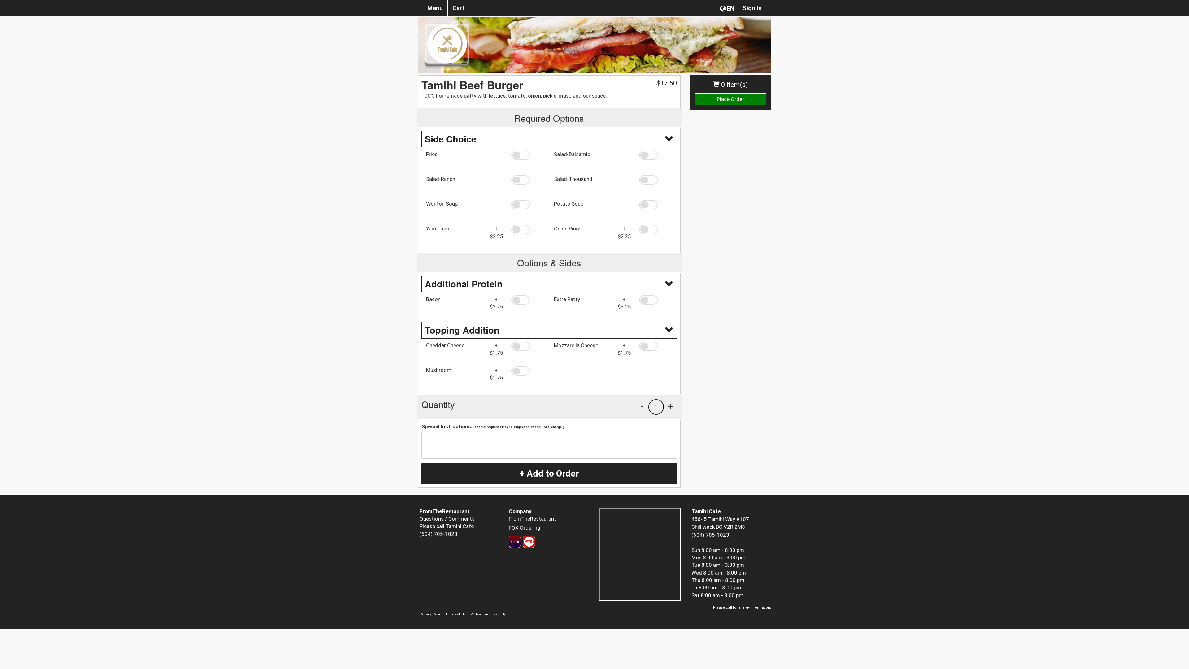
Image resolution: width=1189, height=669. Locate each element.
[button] (527, 155)
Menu (435, 8)
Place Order (730, 99)
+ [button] (670, 406)
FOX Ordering (524, 528)
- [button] (641, 406)
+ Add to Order (549, 473)
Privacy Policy (431, 614)
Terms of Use (457, 614)
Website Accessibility (488, 614)
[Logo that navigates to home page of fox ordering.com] (528, 542)
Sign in (752, 8)
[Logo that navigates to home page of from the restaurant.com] (515, 542)
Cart (458, 8)
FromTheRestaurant (532, 519)
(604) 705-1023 (438, 534)
